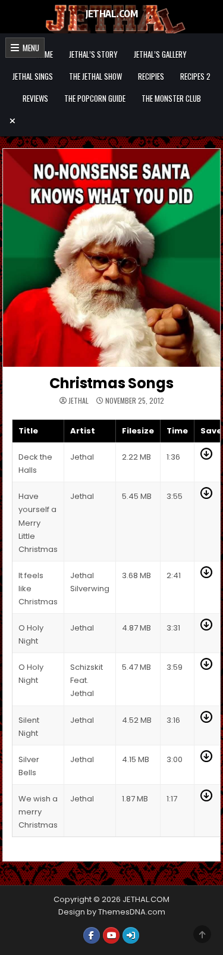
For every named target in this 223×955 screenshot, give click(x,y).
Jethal (78, 400)
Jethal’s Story (93, 54)
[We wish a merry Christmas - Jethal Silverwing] (206, 798)
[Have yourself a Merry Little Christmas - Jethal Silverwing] (206, 496)
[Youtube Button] (111, 935)
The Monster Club (171, 98)
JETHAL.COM (111, 14)
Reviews (35, 98)
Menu (29, 48)
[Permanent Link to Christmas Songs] (112, 258)
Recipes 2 (195, 76)
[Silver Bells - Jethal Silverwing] (206, 759)
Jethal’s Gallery (160, 54)
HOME (44, 54)
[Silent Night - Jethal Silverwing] (206, 720)
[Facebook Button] (91, 935)
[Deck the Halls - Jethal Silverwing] (206, 457)
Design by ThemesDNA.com (111, 911)
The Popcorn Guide (94, 98)
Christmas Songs (111, 383)
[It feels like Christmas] (206, 575)
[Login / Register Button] (131, 935)
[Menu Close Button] (111, 121)
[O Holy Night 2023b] (206, 667)
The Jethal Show (95, 76)
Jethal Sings (32, 76)
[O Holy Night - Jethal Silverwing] (206, 627)
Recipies (151, 76)
